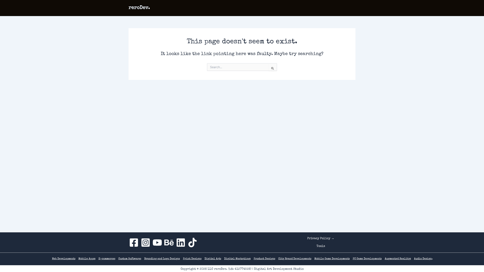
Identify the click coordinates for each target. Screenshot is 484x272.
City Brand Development (294, 258)
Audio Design (423, 258)
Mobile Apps (86, 258)
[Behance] (169, 242)
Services (260, 7)
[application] (269, 7)
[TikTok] (192, 242)
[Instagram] (145, 242)
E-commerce (106, 258)
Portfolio (284, 7)
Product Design (264, 258)
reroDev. (139, 7)
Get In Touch (322, 7)
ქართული (345, 7)
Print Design (192, 258)
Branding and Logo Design (161, 258)
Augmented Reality (397, 258)
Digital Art (212, 258)
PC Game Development (367, 258)
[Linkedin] (180, 242)
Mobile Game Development (331, 258)
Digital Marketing (237, 258)
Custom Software (129, 258)
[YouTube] (157, 242)
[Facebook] (134, 242)
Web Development (63, 258)
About (302, 7)
